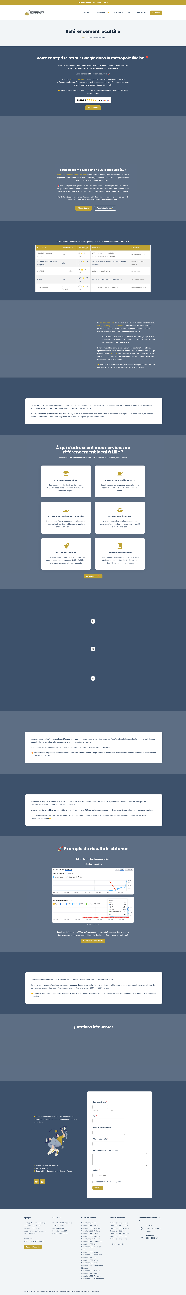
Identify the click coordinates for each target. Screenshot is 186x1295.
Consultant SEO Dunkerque (91, 1255)
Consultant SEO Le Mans (119, 1228)
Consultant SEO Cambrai (90, 1236)
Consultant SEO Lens (89, 1257)
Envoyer (97, 1188)
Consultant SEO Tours (118, 1239)
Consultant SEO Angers (119, 1223)
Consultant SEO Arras (89, 1226)
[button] (93, 100)
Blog (130, 12)
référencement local (107, 323)
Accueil (83, 38)
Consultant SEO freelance (62, 1223)
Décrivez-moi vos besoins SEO (105, 1150)
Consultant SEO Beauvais (91, 1228)
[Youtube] (36, 1181)
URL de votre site (100, 1139)
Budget (96, 1170)
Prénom (95, 1111)
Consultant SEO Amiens (90, 1223)
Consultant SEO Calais (89, 1234)
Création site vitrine (59, 1234)
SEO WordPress (58, 1226)
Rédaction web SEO (59, 1231)
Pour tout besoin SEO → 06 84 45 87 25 (93, 3)
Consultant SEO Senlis (89, 1273)
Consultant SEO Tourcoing (91, 1276)
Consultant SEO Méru (89, 1260)
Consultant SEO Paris (118, 1231)
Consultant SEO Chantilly (90, 1239)
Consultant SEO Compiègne (91, 1242)
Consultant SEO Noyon (90, 1263)
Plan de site (28, 1239)
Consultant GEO (58, 1228)
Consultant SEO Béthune (90, 1231)
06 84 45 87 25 (152, 1238)
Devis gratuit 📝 (103, 12)
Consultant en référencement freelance (72, 175)
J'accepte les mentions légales (108, 1182)
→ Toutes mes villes (117, 1244)
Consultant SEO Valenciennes (92, 1279)
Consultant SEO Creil (89, 1244)
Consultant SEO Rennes (119, 1236)
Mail (94, 1116)
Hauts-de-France (88, 1218)
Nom (111, 1111)
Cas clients (118, 12)
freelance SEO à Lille (77, 79)
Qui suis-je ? (141, 12)
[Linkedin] (42, 1181)
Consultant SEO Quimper (119, 1234)
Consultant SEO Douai (89, 1252)
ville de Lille (113, 354)
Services (87, 12)
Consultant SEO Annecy (119, 1226)
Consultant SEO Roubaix (90, 1271)
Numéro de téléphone (102, 1127)
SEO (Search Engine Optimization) (110, 326)
